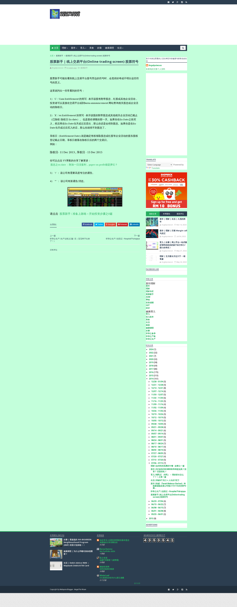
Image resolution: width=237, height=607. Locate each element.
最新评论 (180, 214)
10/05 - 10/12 (157, 421)
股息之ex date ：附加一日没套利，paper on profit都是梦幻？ (84, 164)
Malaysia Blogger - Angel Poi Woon (73, 589)
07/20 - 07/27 (157, 456)
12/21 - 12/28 (157, 385)
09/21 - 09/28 (157, 427)
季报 (148, 300)
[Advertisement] (137, 25)
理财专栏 (150, 291)
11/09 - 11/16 (157, 404)
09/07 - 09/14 (157, 434)
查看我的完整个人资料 (155, 69)
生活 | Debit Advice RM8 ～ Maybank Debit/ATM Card (76, 564)
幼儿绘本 (150, 317)
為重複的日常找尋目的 (109, 542)
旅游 (148, 325)
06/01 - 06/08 (157, 511)
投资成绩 (150, 302)
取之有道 (103, 558)
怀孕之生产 (151, 339)
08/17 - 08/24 (157, 443)
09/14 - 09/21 (157, 430)
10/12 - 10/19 (157, 417)
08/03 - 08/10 (157, 450)
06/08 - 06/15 (157, 508)
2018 (151, 366)
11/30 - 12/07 (157, 395)
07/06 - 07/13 (157, 463)
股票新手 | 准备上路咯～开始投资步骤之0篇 (86, 214)
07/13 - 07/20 (157, 460)
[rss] (186, 2)
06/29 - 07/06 (157, 501)
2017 (151, 369)
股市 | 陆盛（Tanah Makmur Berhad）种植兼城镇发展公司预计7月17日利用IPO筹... (168, 485)
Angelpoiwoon (155, 65)
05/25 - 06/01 (157, 514)
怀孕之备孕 (151, 333)
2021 (151, 356)
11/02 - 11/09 (157, 408)
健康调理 (109, 48)
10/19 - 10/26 (157, 414)
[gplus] (177, 2)
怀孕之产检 (151, 336)
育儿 (82, 48)
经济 (148, 308)
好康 (99, 48)
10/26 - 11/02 (157, 411)
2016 (151, 372)
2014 (151, 379)
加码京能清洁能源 (107, 569)
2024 (151, 349)
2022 (151, 353)
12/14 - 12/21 (157, 388)
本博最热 (166, 214)
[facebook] (168, 2)
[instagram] (182, 2)
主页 (56, 48)
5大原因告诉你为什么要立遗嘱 (112, 578)
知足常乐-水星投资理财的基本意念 (114, 540)
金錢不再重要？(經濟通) (109, 560)
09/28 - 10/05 (157, 424)
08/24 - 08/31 (157, 440)
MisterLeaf (104, 575)
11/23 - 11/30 (157, 398)
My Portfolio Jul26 (107, 551)
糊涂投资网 (104, 567)
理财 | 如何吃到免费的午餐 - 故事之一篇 (167, 466)
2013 (151, 518)
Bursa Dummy (106, 549)
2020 (151, 359)
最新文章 (152, 214)
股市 (73, 48)
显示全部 (137, 583)
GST (148, 305)
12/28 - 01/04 (157, 382)
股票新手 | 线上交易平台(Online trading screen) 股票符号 (168, 496)
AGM (148, 297)
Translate (155, 168)
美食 (91, 48)
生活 (119, 48)
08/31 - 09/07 (157, 437)
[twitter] (173, 2)
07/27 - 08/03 (157, 453)
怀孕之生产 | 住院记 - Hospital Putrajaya (168, 491)
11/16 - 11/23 (157, 401)
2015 (151, 375)
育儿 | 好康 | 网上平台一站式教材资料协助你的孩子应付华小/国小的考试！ (173, 245)
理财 (64, 48)
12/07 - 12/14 (157, 391)
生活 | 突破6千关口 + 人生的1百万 (165, 480)
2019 (151, 362)
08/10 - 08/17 (157, 447)
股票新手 (59, 56)
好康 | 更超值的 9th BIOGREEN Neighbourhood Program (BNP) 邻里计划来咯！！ (77, 542)
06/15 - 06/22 (157, 504)
